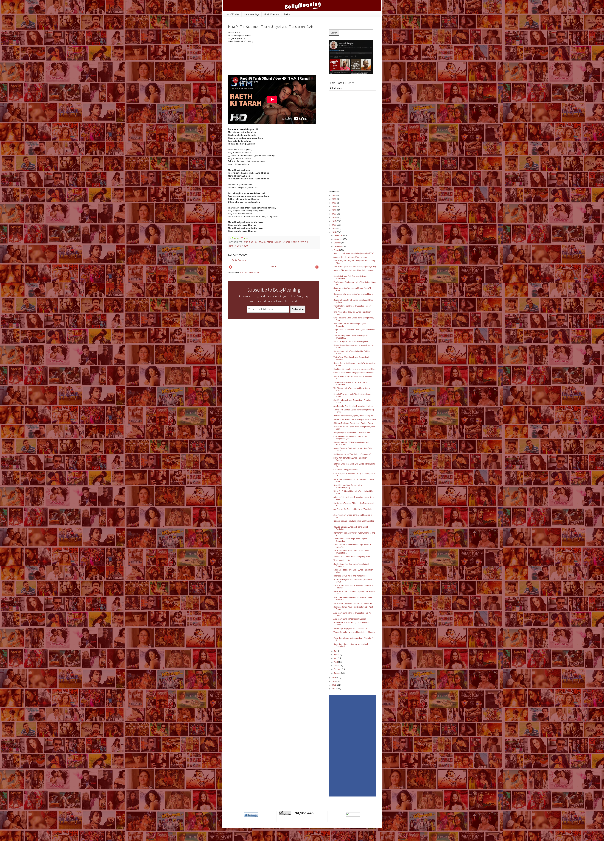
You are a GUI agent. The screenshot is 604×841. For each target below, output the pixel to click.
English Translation (261, 242)
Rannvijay (234, 246)
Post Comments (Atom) (249, 272)
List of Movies (232, 14)
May (336, 658)
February (338, 669)
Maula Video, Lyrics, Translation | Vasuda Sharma (354, 419)
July (336, 651)
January (337, 673)
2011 (334, 685)
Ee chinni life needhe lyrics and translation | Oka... (354, 369)
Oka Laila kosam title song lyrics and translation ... (354, 373)
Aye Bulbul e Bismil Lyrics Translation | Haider (353, 406)
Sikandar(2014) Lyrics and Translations (350, 628)
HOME (274, 267)
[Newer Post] (230, 268)
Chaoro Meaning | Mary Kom (345, 470)
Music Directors (271, 14)
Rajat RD (303, 242)
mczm (294, 242)
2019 (334, 214)
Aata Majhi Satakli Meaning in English (349, 619)
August (337, 250)
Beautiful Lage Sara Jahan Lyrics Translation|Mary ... (347, 486)
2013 (334, 678)
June (336, 655)
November (338, 239)
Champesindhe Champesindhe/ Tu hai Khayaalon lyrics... (350, 437)
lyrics (277, 242)
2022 (334, 203)
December (338, 235)
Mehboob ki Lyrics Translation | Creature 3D (352, 454)
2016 (334, 225)
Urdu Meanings (251, 14)
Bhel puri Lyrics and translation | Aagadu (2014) (353, 253)
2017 (334, 221)
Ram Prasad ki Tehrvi (342, 83)
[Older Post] (317, 268)
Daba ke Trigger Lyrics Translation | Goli (350, 341)
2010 (334, 689)
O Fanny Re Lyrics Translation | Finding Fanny (353, 423)
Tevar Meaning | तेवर (341, 560)
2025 (334, 195)
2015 (334, 228)
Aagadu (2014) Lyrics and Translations (350, 257)
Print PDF (241, 238)
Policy (287, 14)
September (339, 246)
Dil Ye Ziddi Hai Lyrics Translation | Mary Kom (352, 603)
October (337, 243)
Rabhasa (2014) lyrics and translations (349, 576)
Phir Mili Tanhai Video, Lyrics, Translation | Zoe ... (354, 416)
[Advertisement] (295, 52)
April (336, 662)
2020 (334, 210)
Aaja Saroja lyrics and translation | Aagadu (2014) (354, 267)
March (337, 666)
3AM (246, 242)
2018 (334, 217)
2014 (334, 232)
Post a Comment (239, 260)
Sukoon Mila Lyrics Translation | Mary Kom (351, 557)
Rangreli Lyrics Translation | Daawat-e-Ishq (351, 433)
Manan (286, 242)
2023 (334, 199)
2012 (334, 681)
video (245, 246)
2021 (334, 206)
